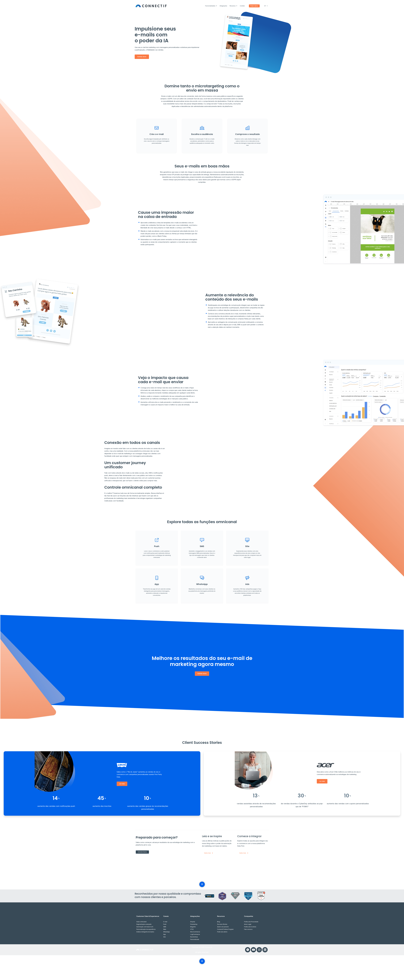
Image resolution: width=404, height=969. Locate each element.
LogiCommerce (195, 934)
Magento (193, 927)
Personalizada (194, 939)
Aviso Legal (247, 924)
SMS (164, 927)
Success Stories (222, 924)
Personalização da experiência (145, 929)
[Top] (202, 884)
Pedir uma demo (222, 932)
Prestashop (193, 924)
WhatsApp (166, 932)
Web (164, 929)
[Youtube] (253, 949)
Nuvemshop (194, 937)
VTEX (192, 929)
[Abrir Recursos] (236, 6)
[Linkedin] (265, 949)
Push (164, 924)
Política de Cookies (250, 927)
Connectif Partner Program (225, 929)
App (164, 934)
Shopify (192, 921)
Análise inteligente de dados (145, 932)
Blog (218, 921)
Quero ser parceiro (223, 927)
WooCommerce (195, 932)
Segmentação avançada (143, 924)
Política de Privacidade (251, 921)
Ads (164, 937)
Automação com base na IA (144, 927)
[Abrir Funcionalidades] (216, 6)
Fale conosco (248, 929)
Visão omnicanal (141, 921)
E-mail (165, 921)
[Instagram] (259, 949)
